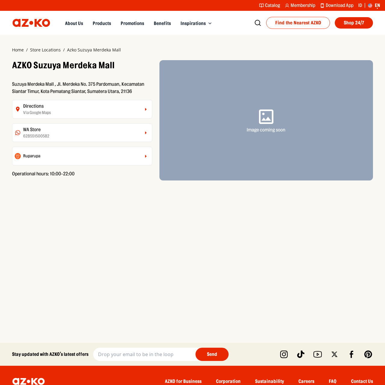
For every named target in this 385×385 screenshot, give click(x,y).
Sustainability (269, 381)
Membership (303, 5)
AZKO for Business (183, 381)
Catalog (272, 5)
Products (102, 23)
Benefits (162, 23)
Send (212, 354)
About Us (74, 23)
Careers (306, 381)
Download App (339, 5)
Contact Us (362, 381)
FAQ (333, 381)
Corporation (228, 381)
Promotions (132, 23)
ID (360, 5)
